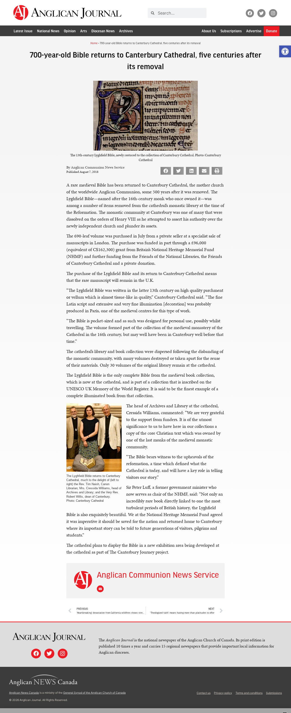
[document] (145, 356)
